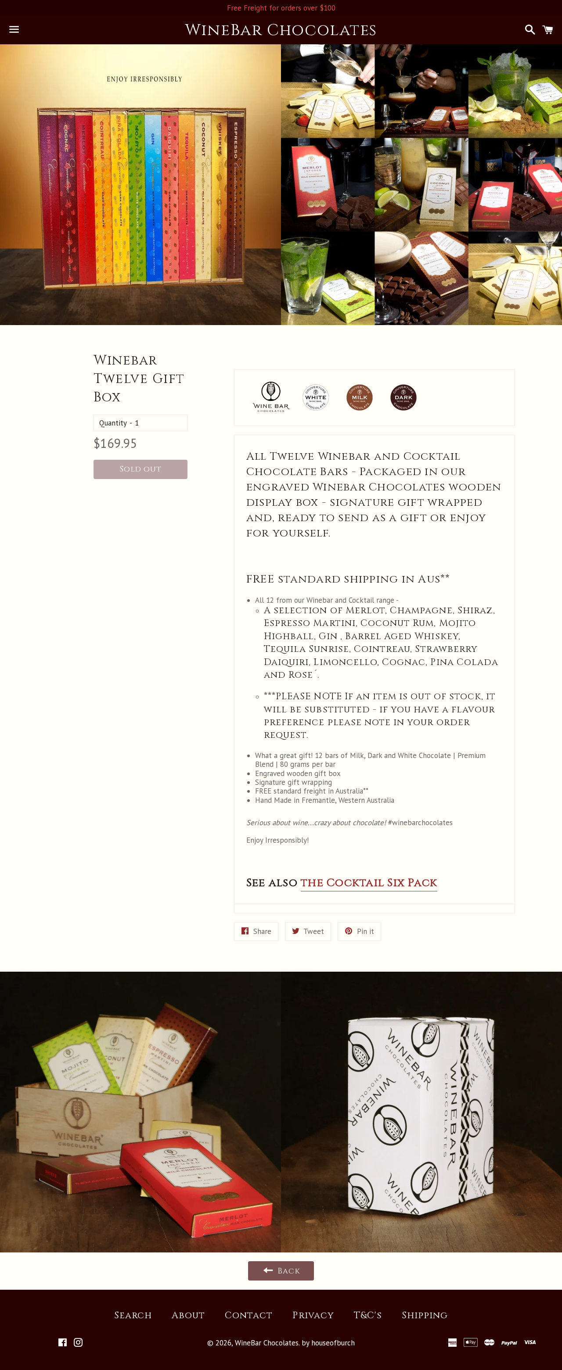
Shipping (425, 1315)
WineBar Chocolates (281, 30)
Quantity (113, 423)
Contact (249, 1315)
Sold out (140, 469)
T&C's (368, 1315)
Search (133, 1315)
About (188, 1315)
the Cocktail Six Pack (369, 883)
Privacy (313, 1315)
